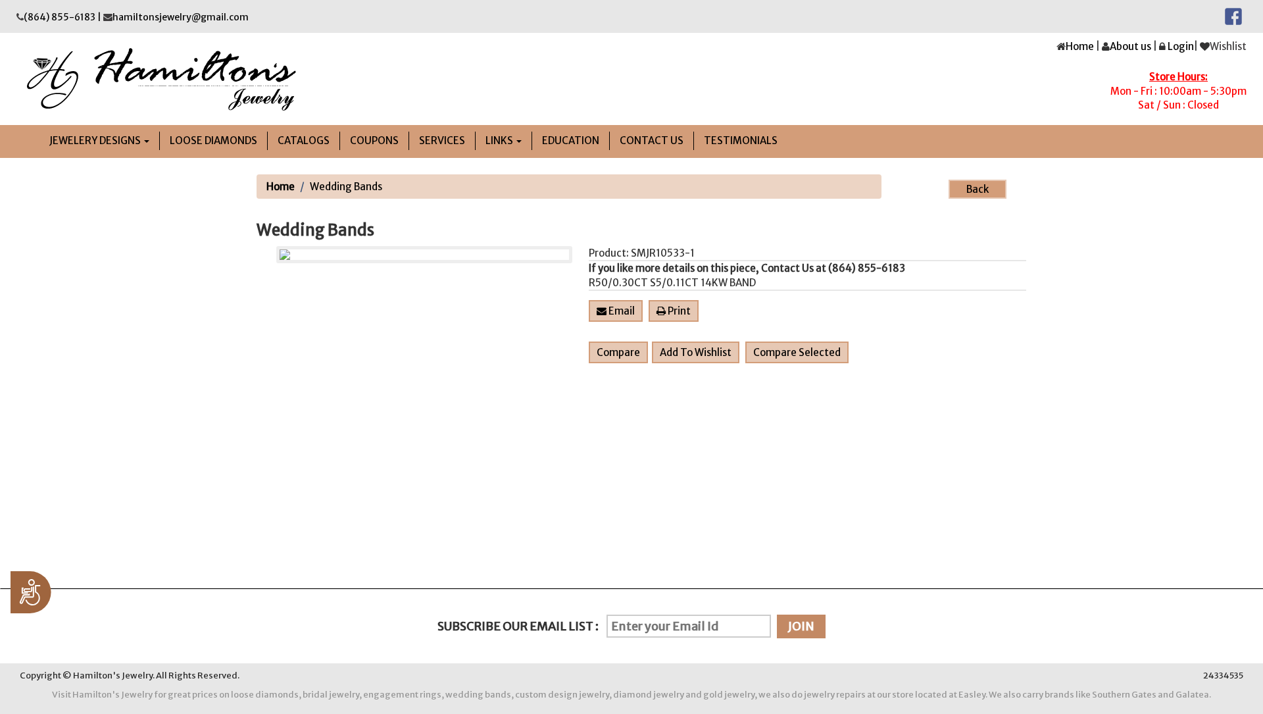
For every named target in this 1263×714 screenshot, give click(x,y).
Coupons (374, 140)
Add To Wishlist (695, 352)
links (500, 140)
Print (678, 311)
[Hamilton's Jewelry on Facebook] (1233, 16)
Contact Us (651, 140)
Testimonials (741, 140)
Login (1181, 46)
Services (442, 140)
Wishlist (1228, 46)
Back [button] (977, 189)
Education (570, 140)
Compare (618, 352)
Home (1080, 46)
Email (621, 311)
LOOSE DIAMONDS (213, 140)
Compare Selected (797, 352)
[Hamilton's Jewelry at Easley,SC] (319, 78)
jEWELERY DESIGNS (96, 140)
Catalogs (304, 140)
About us (1130, 46)
